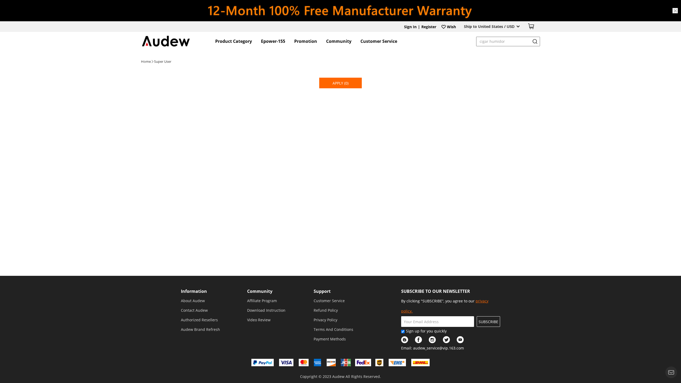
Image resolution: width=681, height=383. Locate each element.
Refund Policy (326, 310)
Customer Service (378, 41)
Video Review (259, 319)
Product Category (233, 41)
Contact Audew (194, 310)
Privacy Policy (325, 319)
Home (146, 61)
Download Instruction (266, 310)
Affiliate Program (262, 300)
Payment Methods (330, 339)
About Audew (193, 300)
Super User (162, 61)
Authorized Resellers (199, 319)
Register (428, 26)
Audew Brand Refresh (200, 329)
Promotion (305, 41)
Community (338, 41)
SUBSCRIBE (488, 321)
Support (322, 291)
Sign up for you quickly (426, 331)
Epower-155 (273, 41)
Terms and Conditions (333, 329)
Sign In (410, 26)
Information (194, 291)
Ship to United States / (489, 26)
